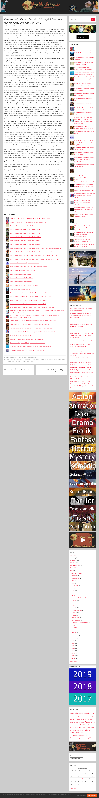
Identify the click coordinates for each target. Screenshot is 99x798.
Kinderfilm (36, 359)
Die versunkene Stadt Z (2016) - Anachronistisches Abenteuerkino (28, 300)
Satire (88, 730)
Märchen (88, 727)
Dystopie (90, 719)
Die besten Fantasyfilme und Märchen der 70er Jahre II (25, 233)
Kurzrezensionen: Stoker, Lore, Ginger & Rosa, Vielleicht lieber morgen (30, 324)
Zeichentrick (75, 635)
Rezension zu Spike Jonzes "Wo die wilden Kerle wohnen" (26, 339)
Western (74, 632)
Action (81, 716)
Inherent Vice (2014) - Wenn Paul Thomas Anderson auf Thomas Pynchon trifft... (32, 307)
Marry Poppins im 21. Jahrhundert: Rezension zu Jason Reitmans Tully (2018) (31, 328)
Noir (21, 361)
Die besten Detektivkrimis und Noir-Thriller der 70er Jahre (26, 226)
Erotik (73, 590)
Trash (73, 630)
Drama (73, 583)
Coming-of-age (78, 719)
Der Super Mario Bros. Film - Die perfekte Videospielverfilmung (28, 222)
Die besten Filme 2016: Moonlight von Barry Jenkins (24, 263)
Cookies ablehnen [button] (81, 795)
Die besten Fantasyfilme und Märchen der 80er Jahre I (25, 237)
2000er (73, 653)
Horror (73, 595)
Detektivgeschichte (19, 359)
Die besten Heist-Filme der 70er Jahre (80, 381)
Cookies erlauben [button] (92, 795)
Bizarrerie (72, 719)
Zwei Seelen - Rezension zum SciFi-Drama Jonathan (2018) (27, 350)
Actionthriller (87, 716)
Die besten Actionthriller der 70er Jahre (80, 367)
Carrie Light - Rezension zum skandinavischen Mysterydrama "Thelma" (30, 218)
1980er (73, 648)
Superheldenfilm (76, 620)
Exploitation (78, 722)
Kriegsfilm (74, 605)
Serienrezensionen (75, 661)
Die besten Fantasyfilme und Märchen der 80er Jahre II (25, 240)
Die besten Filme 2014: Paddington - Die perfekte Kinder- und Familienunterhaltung (33, 255)
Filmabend (73, 563)
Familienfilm (27, 359)
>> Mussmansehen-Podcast (52, 13)
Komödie (74, 600)
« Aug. (72, 788)
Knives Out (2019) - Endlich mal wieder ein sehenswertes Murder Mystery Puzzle (33, 320)
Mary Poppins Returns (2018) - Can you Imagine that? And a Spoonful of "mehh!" (32, 331)
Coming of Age (75, 578)
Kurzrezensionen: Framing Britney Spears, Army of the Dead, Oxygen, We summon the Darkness (82, 386)
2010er (7, 357)
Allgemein (73, 555)
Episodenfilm (75, 585)
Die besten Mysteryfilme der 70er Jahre (21, 289)
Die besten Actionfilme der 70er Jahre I (80, 365)
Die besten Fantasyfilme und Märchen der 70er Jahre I (25, 229)
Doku (73, 580)
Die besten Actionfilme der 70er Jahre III (80, 313)
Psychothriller (73, 730)
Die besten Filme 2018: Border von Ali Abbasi (22, 270)
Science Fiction (76, 617)
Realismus (79, 730)
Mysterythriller (82, 727)
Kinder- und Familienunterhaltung (26, 357)
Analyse (72, 558)
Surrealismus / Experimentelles (80, 622)
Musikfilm (74, 612)
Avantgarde (92, 716)
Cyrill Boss (12, 359)
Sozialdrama (86, 732)
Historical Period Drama (75, 725)
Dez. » (76, 788)
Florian (25, 25)
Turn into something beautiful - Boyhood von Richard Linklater (27, 343)
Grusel (32, 359)
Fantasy (74, 593)
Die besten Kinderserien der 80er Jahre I (21, 274)
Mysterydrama (11, 361)
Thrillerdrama (73, 738)
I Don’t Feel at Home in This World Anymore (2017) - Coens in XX (28, 304)
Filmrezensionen (13, 357)
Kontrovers (74, 603)
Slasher (82, 732)
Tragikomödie (75, 627)
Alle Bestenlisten (5, 13)
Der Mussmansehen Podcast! (82, 34)
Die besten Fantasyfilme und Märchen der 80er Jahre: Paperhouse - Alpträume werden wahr (36, 248)
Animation (74, 575)
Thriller (32, 361)
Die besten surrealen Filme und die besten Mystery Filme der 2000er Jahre (31, 292)
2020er (73, 658)
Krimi (41, 359)
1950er (73, 640)
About (25, 13)
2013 (71, 716)
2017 (73, 716)
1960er (73, 643)
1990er (73, 650)
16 (82, 779)
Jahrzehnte (18, 13)
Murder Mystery (61, 359)
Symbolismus (81, 735)
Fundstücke (73, 568)
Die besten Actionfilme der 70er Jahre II (80, 362)
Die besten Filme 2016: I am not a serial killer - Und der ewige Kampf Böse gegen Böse (34, 259)
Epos (73, 588)
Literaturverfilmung (52, 359)
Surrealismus (74, 735)
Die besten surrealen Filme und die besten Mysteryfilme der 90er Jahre (30, 296)
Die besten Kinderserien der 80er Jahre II (21, 278)
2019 (78, 716)
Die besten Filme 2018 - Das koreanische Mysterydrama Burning (28, 266)
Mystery (36, 357)
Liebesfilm (74, 607)
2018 (75, 716)
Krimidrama (45, 359)
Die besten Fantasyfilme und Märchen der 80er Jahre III (25, 244)
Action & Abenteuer (77, 573)
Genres (11, 13)
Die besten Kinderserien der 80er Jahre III (21, 281)
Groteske (93, 722)
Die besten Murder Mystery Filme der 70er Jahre (24, 285)
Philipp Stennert (26, 361)
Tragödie (89, 738)
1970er (73, 645)
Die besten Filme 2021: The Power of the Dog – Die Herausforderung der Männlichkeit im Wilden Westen (82, 335)
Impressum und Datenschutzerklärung (36, 13)
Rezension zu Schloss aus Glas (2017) (20, 335)
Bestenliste (73, 560)
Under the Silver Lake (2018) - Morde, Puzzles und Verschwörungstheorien (31, 346)
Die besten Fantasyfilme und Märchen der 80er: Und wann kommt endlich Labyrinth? (34, 252)
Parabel (92, 727)
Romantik (84, 730)
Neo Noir (17, 361)
